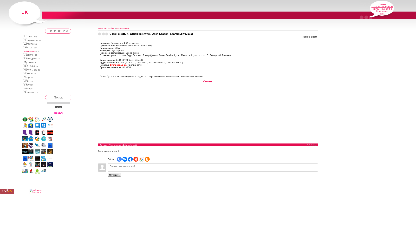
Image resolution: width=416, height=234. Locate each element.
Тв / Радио (29, 66)
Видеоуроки (30, 58)
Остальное (30, 92)
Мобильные (30, 69)
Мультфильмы (30, 51)
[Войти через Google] (141, 159)
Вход (382, 13)
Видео (27, 84)
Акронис (28, 36)
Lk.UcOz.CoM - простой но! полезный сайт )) (382, 8)
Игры (27, 81)
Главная (382, 4)
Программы (30, 40)
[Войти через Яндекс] (135, 159)
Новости (28, 73)
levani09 (133, 145)
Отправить (114, 175)
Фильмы (28, 47)
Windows (29, 44)
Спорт (27, 77)
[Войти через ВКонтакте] (124, 159)
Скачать (208, 81)
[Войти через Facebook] (130, 159)
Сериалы (29, 54)
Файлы (111, 28)
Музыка (28, 62)
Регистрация (382, 11)
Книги (27, 88)
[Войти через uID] (119, 159)
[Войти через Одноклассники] (147, 159)
